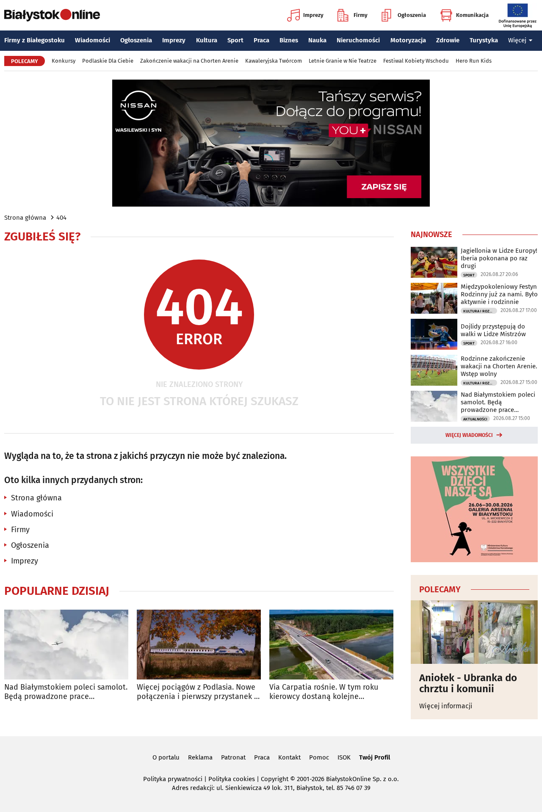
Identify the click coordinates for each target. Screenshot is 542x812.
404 (61, 217)
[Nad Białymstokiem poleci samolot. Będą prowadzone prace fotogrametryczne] (66, 644)
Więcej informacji (446, 706)
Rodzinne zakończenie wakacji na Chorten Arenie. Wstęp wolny (499, 366)
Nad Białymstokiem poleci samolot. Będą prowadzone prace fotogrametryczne (65, 692)
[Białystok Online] (52, 15)
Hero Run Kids (474, 61)
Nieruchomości (358, 40)
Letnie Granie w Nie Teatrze (342, 61)
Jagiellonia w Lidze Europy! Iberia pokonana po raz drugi (499, 258)
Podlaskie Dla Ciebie (107, 61)
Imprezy (313, 15)
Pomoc (319, 757)
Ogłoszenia (412, 15)
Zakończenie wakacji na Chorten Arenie (189, 61)
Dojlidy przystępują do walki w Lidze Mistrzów (493, 330)
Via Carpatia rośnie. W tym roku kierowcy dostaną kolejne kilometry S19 (323, 692)
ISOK (344, 757)
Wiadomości (92, 40)
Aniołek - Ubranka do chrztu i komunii (468, 683)
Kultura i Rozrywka (480, 311)
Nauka (317, 40)
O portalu (166, 757)
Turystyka (484, 40)
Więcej (517, 40)
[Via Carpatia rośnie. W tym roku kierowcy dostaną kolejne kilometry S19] (331, 644)
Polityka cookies (231, 779)
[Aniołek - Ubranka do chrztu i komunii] (474, 632)
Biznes (288, 40)
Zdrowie (447, 40)
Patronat (233, 757)
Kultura (206, 40)
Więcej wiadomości (469, 435)
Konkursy (63, 61)
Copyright (274, 779)
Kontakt (289, 757)
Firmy (361, 15)
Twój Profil (374, 757)
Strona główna (25, 217)
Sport (235, 40)
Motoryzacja (408, 40)
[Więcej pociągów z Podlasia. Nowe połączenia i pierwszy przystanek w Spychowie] (199, 644)
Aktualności (475, 419)
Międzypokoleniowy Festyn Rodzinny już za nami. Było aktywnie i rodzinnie (499, 294)
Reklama (200, 757)
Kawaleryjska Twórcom (273, 61)
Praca (261, 40)
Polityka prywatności (172, 779)
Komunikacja (472, 15)
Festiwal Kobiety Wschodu (416, 61)
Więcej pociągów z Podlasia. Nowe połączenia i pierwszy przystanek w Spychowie (198, 692)
